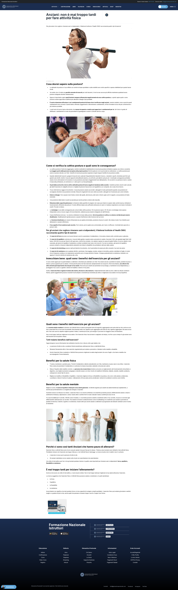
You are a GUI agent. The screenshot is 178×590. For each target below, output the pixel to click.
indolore (54, 106)
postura (60, 87)
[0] (155, 6)
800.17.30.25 (151, 1)
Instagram (137, 586)
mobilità (95, 87)
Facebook (130, 586)
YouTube (144, 586)
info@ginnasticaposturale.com (169, 1)
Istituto (54, 6)
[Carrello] (155, 6)
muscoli (63, 176)
